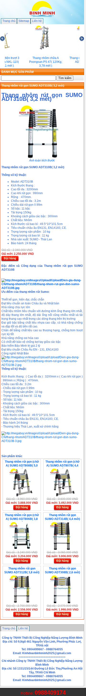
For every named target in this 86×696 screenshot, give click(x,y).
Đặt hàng (10, 258)
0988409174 (50, 692)
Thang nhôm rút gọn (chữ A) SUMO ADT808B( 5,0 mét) (22, 465)
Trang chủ (9, 21)
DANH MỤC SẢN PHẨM (17, 72)
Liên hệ (37, 21)
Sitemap (23, 21)
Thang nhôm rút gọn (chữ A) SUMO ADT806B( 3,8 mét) (22, 518)
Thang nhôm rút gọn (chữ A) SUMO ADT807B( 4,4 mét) (62, 465)
